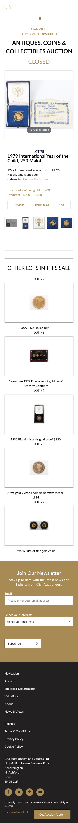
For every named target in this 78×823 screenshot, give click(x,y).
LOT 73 (35, 359)
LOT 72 (35, 303)
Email (8, 593)
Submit (9, 637)
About (9, 704)
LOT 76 (35, 470)
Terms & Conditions (17, 731)
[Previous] (12, 105)
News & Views (14, 711)
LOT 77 (35, 526)
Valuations (12, 696)
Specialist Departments (20, 688)
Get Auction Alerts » (52, 814)
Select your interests (18, 614)
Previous (19, 205)
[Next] (65, 105)
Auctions (10, 681)
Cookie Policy (14, 746)
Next (61, 205)
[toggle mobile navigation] (69, 6)
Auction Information (39, 34)
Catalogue (37, 29)
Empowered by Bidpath (17, 812)
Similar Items (41, 205)
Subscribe (14, 643)
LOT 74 (36, 414)
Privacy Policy (14, 739)
